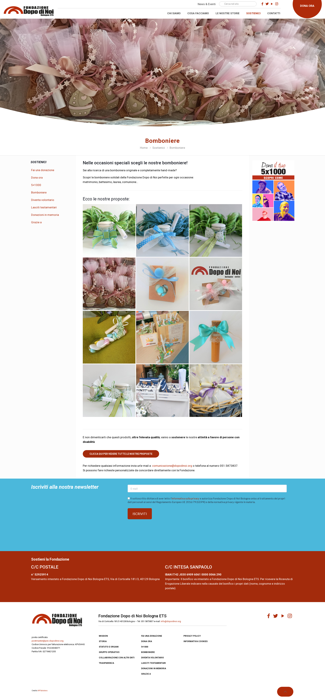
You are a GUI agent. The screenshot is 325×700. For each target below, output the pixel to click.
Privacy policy (192, 636)
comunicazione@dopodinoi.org (172, 465)
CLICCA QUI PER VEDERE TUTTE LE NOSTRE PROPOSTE (121, 453)
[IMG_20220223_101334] (162, 284)
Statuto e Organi (109, 647)
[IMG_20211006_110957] (215, 284)
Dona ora (37, 177)
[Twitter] (267, 4)
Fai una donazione (42, 170)
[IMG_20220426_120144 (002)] (109, 390)
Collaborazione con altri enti (117, 657)
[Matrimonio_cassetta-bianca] (162, 390)
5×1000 (36, 185)
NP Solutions (43, 691)
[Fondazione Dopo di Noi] (28, 10)
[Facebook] (262, 4)
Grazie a (36, 222)
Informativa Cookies (195, 641)
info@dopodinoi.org (171, 621)
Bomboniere (39, 192)
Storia (103, 641)
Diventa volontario (42, 200)
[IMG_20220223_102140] (215, 337)
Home (144, 147)
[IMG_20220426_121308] (109, 230)
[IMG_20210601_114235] (109, 337)
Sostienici (158, 147)
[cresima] (162, 337)
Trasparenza (106, 663)
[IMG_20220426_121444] (215, 230)
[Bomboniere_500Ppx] (215, 390)
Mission (103, 636)
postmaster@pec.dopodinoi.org (47, 641)
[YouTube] (271, 4)
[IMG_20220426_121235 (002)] (162, 230)
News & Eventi (207, 4)
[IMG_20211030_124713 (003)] (109, 284)
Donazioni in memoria (45, 215)
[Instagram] (276, 4)
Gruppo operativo (109, 652)
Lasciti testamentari (44, 207)
